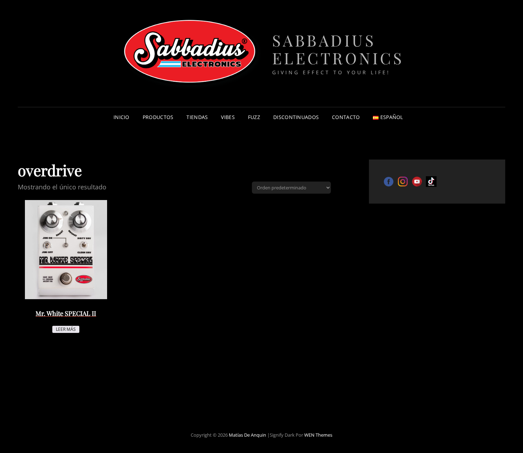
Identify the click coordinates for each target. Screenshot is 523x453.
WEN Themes (318, 435)
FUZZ (254, 117)
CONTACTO (346, 117)
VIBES (227, 117)
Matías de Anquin (247, 435)
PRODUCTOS (158, 117)
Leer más (66, 329)
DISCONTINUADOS (296, 117)
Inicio (121, 117)
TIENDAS (197, 117)
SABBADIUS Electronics (338, 49)
